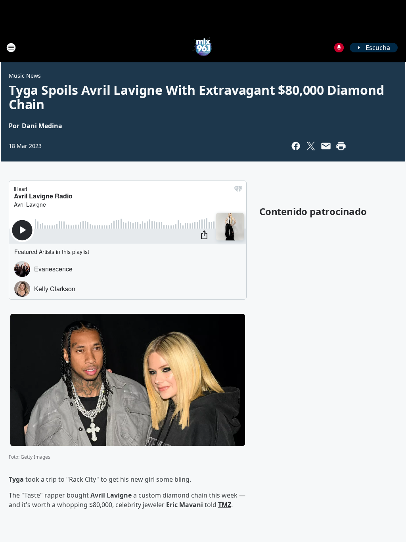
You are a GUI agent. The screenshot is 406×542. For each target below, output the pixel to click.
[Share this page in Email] (325, 146)
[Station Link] (203, 47)
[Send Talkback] (339, 47)
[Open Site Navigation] (11, 47)
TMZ (224, 504)
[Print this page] (341, 146)
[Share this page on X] (310, 146)
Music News (25, 75)
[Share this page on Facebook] (295, 146)
